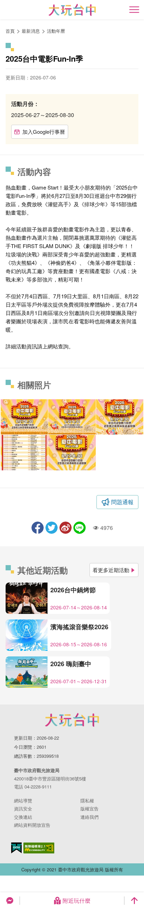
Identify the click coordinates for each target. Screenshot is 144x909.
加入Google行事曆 (43, 131)
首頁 (10, 31)
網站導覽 (23, 800)
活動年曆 (56, 31)
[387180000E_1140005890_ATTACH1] (71, 452)
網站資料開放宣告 (32, 825)
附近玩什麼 (77, 900)
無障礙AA (39, 848)
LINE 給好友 (79, 528)
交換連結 (23, 817)
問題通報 (122, 502)
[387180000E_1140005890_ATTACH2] (24, 452)
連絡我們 (89, 817)
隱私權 (87, 800)
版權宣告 (89, 808)
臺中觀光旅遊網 (72, 10)
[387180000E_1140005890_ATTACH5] (24, 416)
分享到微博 (65, 528)
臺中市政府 (72, 720)
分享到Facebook (37, 528)
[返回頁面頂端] (134, 900)
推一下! (51, 528)
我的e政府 (16, 847)
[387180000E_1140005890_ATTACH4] (71, 416)
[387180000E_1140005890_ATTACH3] (119, 416)
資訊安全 (23, 808)
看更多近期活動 (111, 569)
